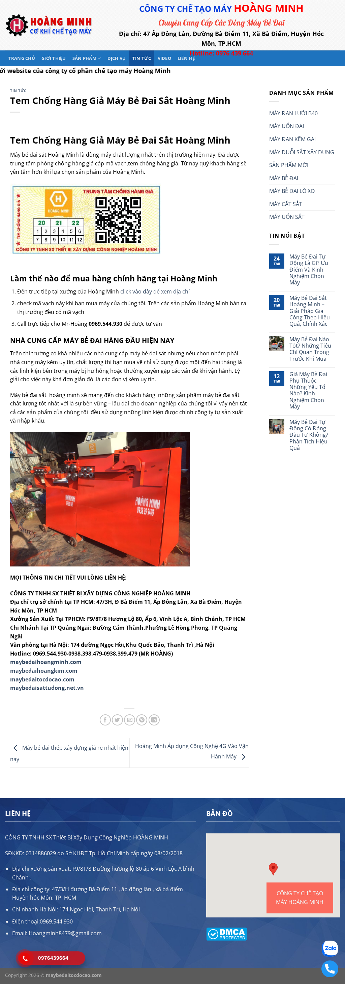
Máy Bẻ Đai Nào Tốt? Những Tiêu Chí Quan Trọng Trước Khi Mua (310, 349)
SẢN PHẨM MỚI (288, 165)
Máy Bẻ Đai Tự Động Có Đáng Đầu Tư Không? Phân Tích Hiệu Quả (308, 435)
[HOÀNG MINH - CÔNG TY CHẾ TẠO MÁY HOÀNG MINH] (49, 25)
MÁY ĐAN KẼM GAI (292, 139)
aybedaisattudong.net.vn (49, 688)
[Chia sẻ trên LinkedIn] (154, 719)
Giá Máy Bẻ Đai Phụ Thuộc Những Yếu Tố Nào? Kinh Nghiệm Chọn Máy (308, 390)
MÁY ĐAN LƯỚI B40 (293, 113)
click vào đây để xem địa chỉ (155, 291)
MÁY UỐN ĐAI (286, 126)
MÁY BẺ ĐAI (283, 178)
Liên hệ (186, 58)
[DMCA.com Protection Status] (226, 933)
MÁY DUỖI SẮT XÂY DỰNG (301, 152)
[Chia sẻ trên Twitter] (117, 719)
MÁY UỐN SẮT (287, 217)
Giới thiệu (53, 58)
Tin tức (141, 58)
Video (164, 58)
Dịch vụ (116, 58)
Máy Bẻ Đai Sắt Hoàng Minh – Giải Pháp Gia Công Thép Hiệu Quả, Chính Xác (309, 311)
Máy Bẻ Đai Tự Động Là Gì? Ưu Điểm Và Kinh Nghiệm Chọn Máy (308, 269)
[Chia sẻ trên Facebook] (105, 719)
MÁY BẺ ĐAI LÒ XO (292, 191)
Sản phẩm (84, 58)
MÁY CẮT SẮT (285, 204)
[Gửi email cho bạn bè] (129, 719)
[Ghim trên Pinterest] (141, 719)
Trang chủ (21, 58)
